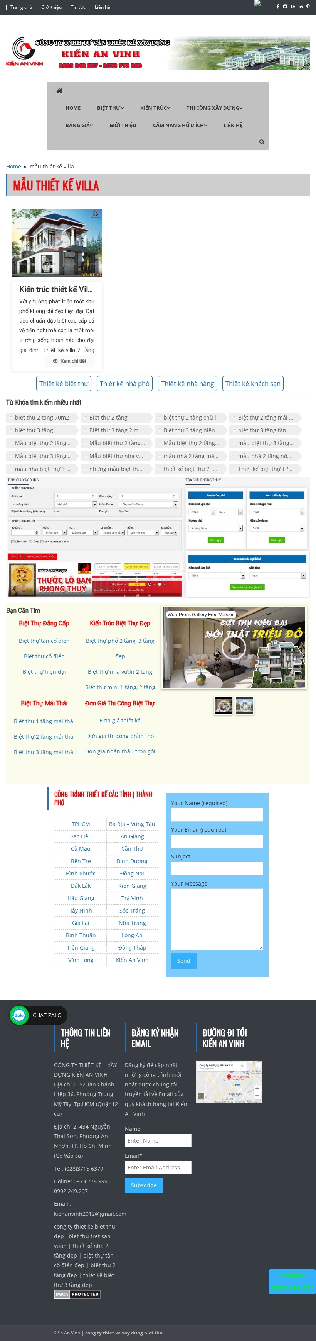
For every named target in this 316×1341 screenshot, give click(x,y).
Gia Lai (80, 922)
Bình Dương (132, 861)
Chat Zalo (47, 1015)
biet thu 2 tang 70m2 (42, 417)
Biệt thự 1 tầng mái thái (44, 721)
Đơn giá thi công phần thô (120, 735)
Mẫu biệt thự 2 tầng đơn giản (196, 443)
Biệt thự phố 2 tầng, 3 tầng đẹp (120, 648)
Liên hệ (102, 7)
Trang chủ (21, 7)
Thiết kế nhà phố (125, 383)
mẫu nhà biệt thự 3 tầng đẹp (47, 468)
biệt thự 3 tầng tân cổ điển (270, 430)
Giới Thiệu (122, 125)
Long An (132, 935)
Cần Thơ (132, 848)
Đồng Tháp (132, 947)
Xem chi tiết (73, 361)
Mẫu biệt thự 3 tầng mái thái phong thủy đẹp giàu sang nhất (47, 456)
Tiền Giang (81, 947)
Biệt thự (109, 107)
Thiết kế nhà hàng (187, 383)
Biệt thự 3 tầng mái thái (44, 752)
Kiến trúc (153, 107)
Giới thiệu (51, 7)
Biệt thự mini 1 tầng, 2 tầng (120, 687)
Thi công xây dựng (213, 107)
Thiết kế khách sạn (253, 383)
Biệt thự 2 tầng (108, 417)
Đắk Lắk (81, 885)
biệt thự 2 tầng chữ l (190, 417)
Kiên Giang (132, 885)
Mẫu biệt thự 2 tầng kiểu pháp (47, 443)
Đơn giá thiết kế (120, 720)
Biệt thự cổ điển (44, 656)
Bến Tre (81, 861)
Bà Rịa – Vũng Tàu (132, 824)
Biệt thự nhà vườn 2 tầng (120, 671)
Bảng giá (78, 125)
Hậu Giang (80, 898)
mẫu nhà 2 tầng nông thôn (270, 456)
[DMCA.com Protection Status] (77, 1296)
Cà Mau (81, 848)
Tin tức (78, 7)
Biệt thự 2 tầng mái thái (268, 417)
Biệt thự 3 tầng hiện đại (194, 430)
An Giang (132, 836)
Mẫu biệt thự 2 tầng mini (121, 443)
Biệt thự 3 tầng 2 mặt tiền (121, 430)
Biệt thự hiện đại (44, 671)
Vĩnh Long (81, 960)
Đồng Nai (132, 873)
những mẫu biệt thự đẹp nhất (121, 468)
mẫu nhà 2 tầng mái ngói (196, 456)
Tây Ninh (81, 910)
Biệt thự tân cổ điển (44, 640)
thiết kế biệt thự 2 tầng (193, 468)
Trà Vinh (132, 898)
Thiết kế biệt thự (63, 383)
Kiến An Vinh (132, 960)
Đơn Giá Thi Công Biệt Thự (120, 703)
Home (73, 107)
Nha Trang (132, 922)
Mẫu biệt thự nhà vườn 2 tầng (121, 456)
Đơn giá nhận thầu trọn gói (120, 751)
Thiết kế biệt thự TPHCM (269, 468)
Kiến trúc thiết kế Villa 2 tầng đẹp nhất (83, 289)
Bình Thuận (81, 935)
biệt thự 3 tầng (34, 430)
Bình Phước (81, 873)
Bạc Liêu (81, 836)
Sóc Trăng (132, 910)
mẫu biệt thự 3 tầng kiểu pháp (270, 443)
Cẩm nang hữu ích (178, 125)
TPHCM (81, 824)
